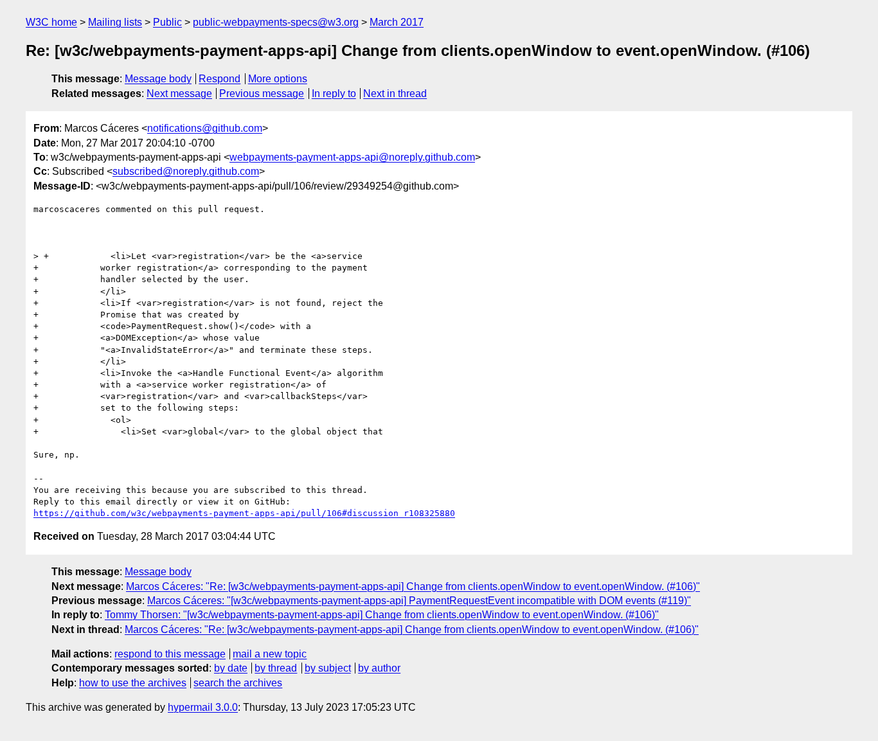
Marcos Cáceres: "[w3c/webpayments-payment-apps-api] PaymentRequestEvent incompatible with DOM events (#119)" (419, 600)
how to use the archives (132, 682)
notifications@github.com (204, 128)
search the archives (237, 682)
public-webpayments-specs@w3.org (276, 22)
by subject (328, 668)
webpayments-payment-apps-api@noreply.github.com (352, 157)
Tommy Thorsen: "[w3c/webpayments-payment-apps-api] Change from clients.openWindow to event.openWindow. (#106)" (382, 614)
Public (167, 22)
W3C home (51, 22)
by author (379, 668)
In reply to (334, 93)
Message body (158, 78)
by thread (276, 668)
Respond (219, 78)
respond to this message (170, 653)
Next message (179, 93)
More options (277, 78)
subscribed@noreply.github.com (185, 171)
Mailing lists (115, 22)
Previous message (261, 93)
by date (230, 668)
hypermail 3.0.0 (203, 707)
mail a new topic (270, 653)
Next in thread (395, 93)
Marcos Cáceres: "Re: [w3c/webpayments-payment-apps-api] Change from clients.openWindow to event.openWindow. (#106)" (413, 586)
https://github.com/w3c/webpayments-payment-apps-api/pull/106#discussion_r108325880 (244, 513)
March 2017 (397, 22)
